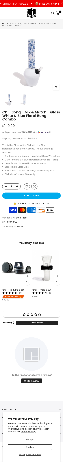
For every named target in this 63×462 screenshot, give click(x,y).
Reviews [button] (8, 322)
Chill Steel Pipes (19, 217)
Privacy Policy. (28, 431)
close (61, 3)
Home (5, 23)
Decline (30, 447)
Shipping (6, 138)
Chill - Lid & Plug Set (13, 289)
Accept (30, 439)
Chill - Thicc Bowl (41, 289)
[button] (31, 132)
